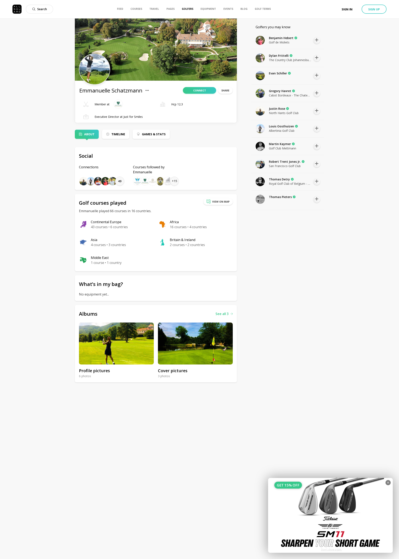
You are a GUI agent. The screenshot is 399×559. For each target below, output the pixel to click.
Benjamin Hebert (281, 38)
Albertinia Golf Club (281, 131)
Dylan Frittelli (279, 56)
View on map (221, 201)
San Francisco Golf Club (285, 166)
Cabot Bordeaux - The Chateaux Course (290, 95)
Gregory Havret (280, 91)
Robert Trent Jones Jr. (285, 162)
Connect (199, 90)
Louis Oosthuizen (281, 126)
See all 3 (222, 314)
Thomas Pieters (280, 197)
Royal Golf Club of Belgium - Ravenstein (290, 184)
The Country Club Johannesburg (290, 60)
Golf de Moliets (279, 42)
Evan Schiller (278, 73)
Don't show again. (331, 549)
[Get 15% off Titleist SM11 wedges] (330, 515)
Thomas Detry (279, 179)
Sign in (347, 9)
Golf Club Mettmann (282, 148)
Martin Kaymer (280, 144)
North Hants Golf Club (284, 113)
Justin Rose (277, 109)
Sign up (374, 9)
